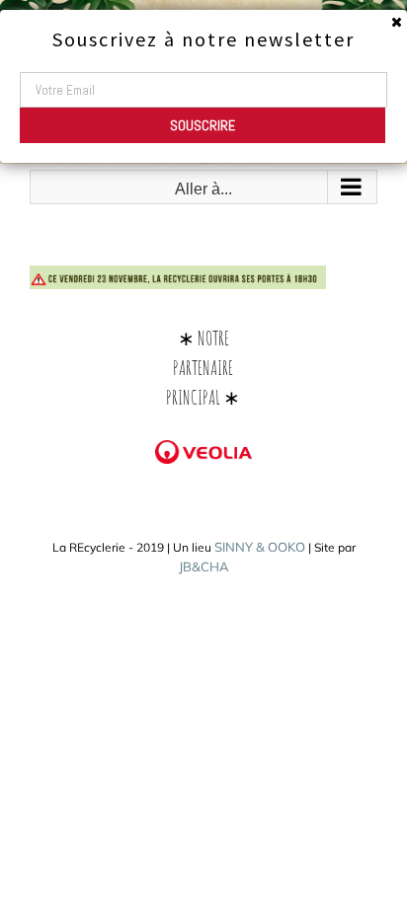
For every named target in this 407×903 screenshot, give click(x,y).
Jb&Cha (204, 566)
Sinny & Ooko (259, 547)
